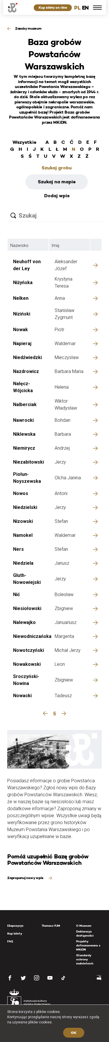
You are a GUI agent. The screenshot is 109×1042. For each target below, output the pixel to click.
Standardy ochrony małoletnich (84, 959)
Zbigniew (64, 608)
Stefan (61, 521)
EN (85, 7)
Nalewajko (24, 622)
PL (77, 7)
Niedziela (23, 563)
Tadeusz (63, 695)
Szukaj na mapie (57, 182)
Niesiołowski (27, 608)
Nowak (20, 329)
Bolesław (64, 594)
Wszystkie (24, 142)
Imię (55, 245)
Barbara (63, 434)
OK (73, 1032)
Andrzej (62, 448)
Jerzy (60, 462)
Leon (60, 664)
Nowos (20, 493)
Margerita (64, 636)
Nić (16, 594)
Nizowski (23, 521)
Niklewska (24, 434)
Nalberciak (25, 404)
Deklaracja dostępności (85, 933)
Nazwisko (19, 245)
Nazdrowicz (26, 371)
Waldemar (65, 343)
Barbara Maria (69, 371)
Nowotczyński (28, 650)
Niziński (21, 314)
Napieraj (22, 343)
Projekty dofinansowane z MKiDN (88, 945)
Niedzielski (25, 507)
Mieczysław (67, 357)
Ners (18, 549)
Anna (60, 298)
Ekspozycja (15, 926)
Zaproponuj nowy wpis (25, 878)
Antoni (61, 493)
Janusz (62, 563)
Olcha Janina (68, 477)
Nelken (20, 298)
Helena (62, 387)
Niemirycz (24, 448)
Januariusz (65, 622)
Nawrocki (23, 420)
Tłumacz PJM (51, 926)
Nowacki (22, 695)
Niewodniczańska (32, 636)
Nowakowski (27, 664)
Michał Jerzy (68, 650)
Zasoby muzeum (28, 28)
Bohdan (62, 420)
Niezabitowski (28, 462)
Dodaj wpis (56, 195)
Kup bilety (14, 933)
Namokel (23, 535)
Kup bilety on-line (53, 8)
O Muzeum (83, 926)
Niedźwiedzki (27, 357)
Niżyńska (23, 282)
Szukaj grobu (57, 168)
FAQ (10, 941)
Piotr (59, 329)
